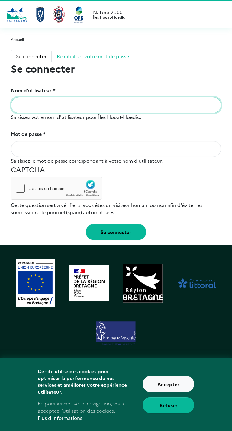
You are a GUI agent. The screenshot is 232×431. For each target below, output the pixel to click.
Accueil (17, 39)
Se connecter (31, 56)
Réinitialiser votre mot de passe (93, 56)
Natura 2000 (109, 14)
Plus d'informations (60, 417)
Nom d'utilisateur (31, 90)
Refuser (169, 405)
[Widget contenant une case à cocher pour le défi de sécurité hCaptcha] (56, 188)
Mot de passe (26, 133)
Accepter (168, 384)
